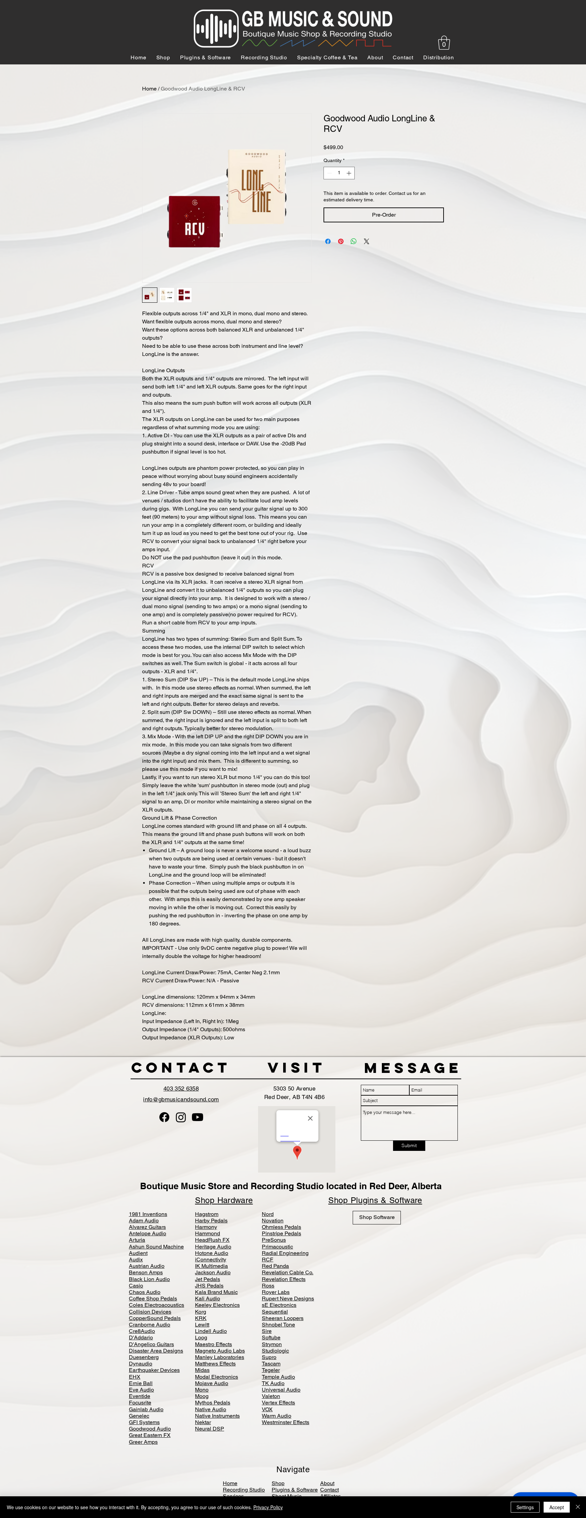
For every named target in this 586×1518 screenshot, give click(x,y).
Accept (556, 1507)
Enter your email (218, 772)
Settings (525, 1507)
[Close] (578, 1507)
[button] (293, 841)
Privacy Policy (268, 1507)
